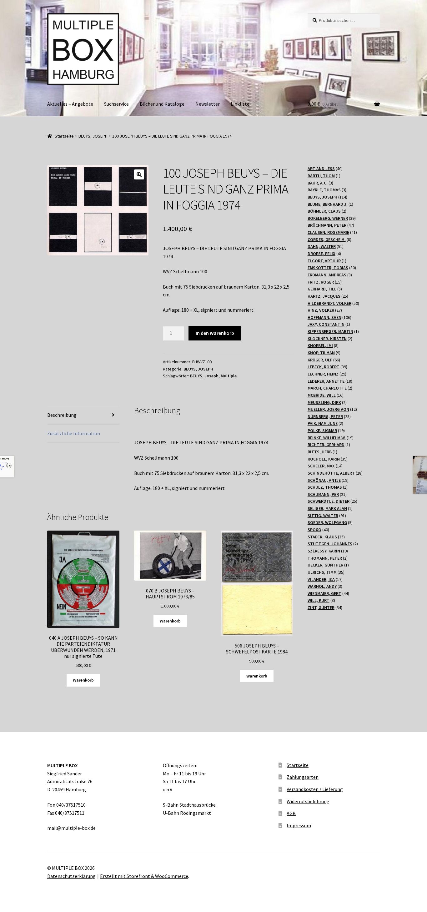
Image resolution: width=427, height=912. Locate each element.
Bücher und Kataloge (162, 104)
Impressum (299, 825)
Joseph (211, 376)
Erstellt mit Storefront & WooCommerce (144, 876)
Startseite (64, 136)
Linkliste (240, 104)
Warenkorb (83, 680)
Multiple (229, 376)
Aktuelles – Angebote (70, 104)
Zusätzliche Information (73, 433)
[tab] (83, 415)
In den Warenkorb (215, 333)
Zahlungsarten (303, 777)
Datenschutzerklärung (71, 876)
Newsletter (207, 104)
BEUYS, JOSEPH (93, 136)
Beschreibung (62, 415)
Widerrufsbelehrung (308, 801)
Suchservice (116, 104)
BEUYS (196, 376)
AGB (291, 813)
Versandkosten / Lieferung (315, 789)
